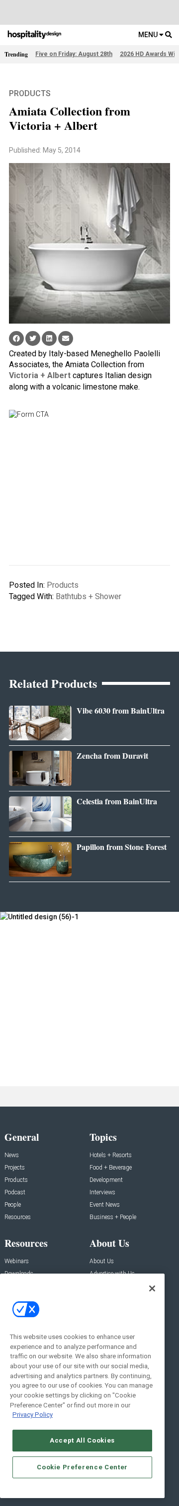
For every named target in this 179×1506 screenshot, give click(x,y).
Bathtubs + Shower (88, 596)
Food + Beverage (111, 1168)
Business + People (113, 1217)
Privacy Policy (32, 1414)
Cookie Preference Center (82, 1467)
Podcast (14, 1192)
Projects (14, 1168)
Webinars (16, 1261)
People (12, 1205)
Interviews (102, 1192)
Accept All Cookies (82, 1440)
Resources (17, 1217)
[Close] (152, 1288)
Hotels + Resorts (111, 1155)
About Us (102, 1261)
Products (30, 93)
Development (106, 1180)
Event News (105, 1205)
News (11, 1155)
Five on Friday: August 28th (73, 54)
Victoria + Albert (40, 375)
